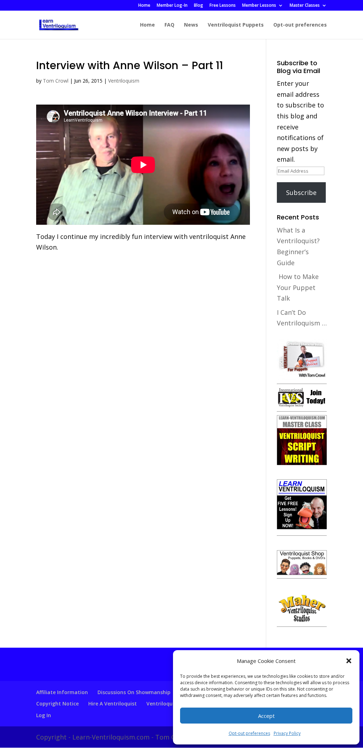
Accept (266, 715)
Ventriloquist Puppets (236, 25)
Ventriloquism (123, 80)
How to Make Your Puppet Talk (298, 287)
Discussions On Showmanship (134, 692)
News (191, 25)
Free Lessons (223, 5)
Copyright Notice (57, 703)
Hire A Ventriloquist (112, 703)
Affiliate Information (62, 692)
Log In (43, 715)
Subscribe (301, 192)
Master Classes (305, 5)
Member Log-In (172, 5)
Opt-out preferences (249, 733)
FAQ (169, 25)
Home (144, 5)
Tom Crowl (55, 80)
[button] (348, 660)
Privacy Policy (287, 733)
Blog (198, 5)
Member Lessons (259, 5)
